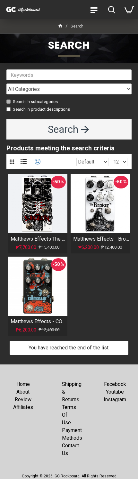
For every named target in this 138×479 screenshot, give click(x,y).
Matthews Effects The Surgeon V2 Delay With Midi (39, 239)
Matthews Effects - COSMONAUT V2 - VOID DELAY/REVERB (39, 321)
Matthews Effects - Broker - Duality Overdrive (101, 239)
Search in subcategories (35, 101)
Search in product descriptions (41, 109)
